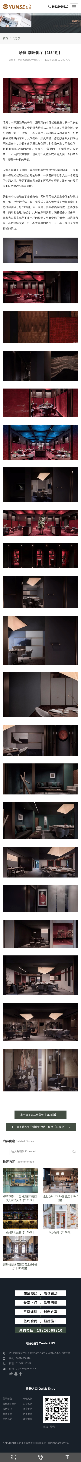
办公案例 (27, 1403)
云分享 (16, 38)
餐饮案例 (27, 1398)
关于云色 (7, 1398)
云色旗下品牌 (9, 1403)
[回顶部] (67, 1457)
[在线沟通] (13, 1457)
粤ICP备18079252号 (58, 1443)
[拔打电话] (40, 1457)
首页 (5, 38)
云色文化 (7, 1409)
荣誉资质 (7, 1414)
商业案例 (27, 1419)
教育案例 (27, 1409)
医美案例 (27, 1414)
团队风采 (7, 1419)
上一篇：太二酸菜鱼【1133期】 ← (40, 1114)
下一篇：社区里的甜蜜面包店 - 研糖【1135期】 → (40, 1126)
